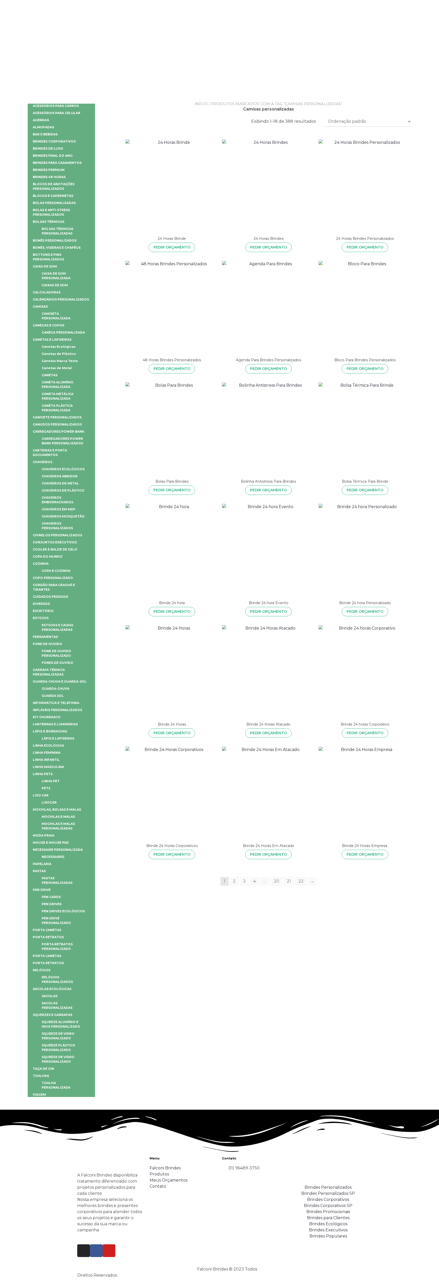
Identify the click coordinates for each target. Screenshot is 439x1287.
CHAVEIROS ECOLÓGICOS (63, 469)
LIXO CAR (41, 795)
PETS (46, 788)
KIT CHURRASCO (46, 717)
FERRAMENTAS (45, 637)
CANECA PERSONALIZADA (63, 332)
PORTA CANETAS (47, 930)
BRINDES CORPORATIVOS (54, 141)
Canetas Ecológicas (58, 347)
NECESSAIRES (53, 857)
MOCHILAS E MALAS (58, 817)
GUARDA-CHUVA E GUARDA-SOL (60, 681)
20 (276, 881)
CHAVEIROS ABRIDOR (59, 476)
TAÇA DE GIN (43, 1069)
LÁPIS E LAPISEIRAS (58, 738)
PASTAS (39, 871)
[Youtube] (109, 1250)
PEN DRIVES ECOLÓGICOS (63, 911)
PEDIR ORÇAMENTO (171, 247)
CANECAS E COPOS (48, 325)
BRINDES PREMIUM (49, 170)
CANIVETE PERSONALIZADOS (57, 417)
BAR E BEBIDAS (45, 134)
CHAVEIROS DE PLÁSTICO (63, 490)
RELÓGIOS (41, 970)
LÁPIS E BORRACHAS (50, 731)
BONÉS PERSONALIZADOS (54, 240)
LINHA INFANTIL (46, 760)
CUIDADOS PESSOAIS (50, 597)
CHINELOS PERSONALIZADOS (57, 535)
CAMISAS (40, 306)
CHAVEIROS (42, 462)
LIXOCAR (49, 802)
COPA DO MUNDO (47, 556)
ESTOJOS (41, 618)
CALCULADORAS (46, 292)
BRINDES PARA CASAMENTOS (57, 163)
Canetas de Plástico (59, 354)
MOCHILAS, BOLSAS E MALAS (57, 809)
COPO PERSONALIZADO (53, 578)
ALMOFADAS (43, 127)
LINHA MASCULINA (48, 767)
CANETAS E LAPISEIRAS (52, 339)
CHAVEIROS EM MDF (58, 509)
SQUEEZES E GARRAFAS (52, 1015)
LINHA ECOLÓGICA (48, 745)
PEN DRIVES (51, 904)
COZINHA (41, 564)
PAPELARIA (42, 864)
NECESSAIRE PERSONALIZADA (58, 850)
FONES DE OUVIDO (57, 663)
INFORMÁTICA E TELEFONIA (56, 703)
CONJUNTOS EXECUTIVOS (55, 542)
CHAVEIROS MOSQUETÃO (63, 516)
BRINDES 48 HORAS (49, 177)
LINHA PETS (43, 774)
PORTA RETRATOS (48, 937)
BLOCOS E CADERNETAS (53, 196)
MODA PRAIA (43, 835)
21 (289, 881)
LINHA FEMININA (46, 753)
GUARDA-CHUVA (55, 688)
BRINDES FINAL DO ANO (53, 156)
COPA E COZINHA (56, 571)
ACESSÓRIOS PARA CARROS (56, 106)
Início (201, 103)
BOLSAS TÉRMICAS (48, 222)
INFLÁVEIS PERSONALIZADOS (57, 710)
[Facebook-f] (96, 1250)
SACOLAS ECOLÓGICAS (52, 989)
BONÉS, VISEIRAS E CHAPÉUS (57, 247)
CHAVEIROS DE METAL (60, 483)
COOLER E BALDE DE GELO (55, 549)
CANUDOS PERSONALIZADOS (57, 424)
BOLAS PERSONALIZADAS (54, 203)
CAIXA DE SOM (45, 266)
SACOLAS (49, 996)
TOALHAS (41, 1076)
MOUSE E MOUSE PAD (51, 842)
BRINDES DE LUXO (48, 148)
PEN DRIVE (42, 890)
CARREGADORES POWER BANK (58, 431)
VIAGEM (39, 1094)
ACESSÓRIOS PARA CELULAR (56, 113)
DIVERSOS (41, 604)
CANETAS (49, 375)
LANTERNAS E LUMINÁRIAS (55, 724)
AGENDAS (41, 120)
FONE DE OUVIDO (47, 644)
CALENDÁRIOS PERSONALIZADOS (61, 299)
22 (301, 881)
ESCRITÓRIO (43, 611)
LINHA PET (50, 781)
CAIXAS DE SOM (55, 285)
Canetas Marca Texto (60, 361)
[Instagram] (83, 1250)
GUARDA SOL (53, 696)
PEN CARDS (51, 897)
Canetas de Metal (57, 368)
